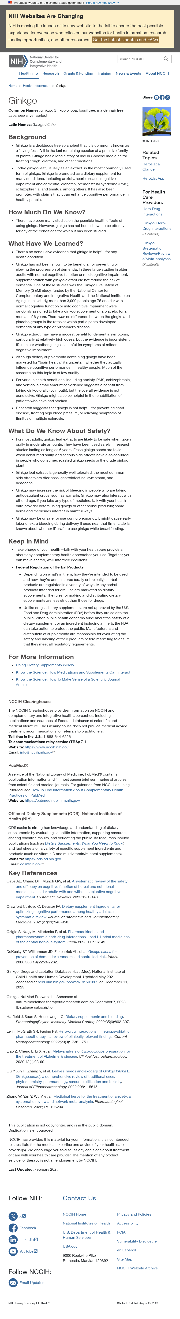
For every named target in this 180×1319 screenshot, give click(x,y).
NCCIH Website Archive (137, 1268)
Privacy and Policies (134, 1214)
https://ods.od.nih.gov (43, 858)
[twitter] (168, 97)
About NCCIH (157, 73)
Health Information (36, 85)
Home (12, 85)
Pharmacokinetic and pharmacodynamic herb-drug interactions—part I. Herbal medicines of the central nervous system (73, 936)
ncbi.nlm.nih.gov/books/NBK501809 (68, 982)
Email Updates (31, 1282)
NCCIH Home (74, 1214)
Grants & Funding (78, 73)
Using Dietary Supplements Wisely (45, 665)
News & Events (128, 73)
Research (50, 73)
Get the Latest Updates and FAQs (125, 39)
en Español (126, 1250)
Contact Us (79, 1198)
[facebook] (162, 97)
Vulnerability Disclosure (137, 1241)
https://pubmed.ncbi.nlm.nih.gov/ (52, 800)
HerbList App (153, 178)
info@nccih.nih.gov (36, 752)
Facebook (27, 1227)
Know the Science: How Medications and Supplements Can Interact (73, 672)
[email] (156, 97)
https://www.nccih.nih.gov (46, 747)
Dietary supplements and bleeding (94, 1016)
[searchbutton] (166, 58)
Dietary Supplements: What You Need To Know (84, 843)
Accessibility (128, 1223)
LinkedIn (26, 1239)
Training (104, 73)
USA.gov (70, 1246)
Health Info (28, 73)
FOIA (121, 1232)
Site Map (124, 1259)
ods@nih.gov (30, 864)
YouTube (26, 1251)
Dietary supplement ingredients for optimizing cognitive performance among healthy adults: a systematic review (68, 911)
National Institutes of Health (86, 1223)
